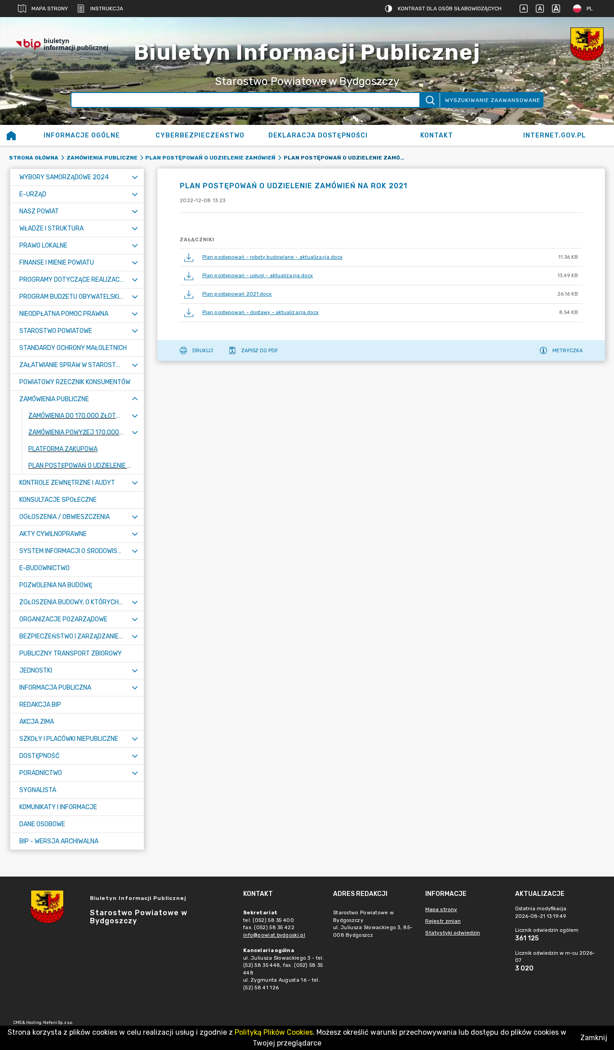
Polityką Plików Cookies (274, 1032)
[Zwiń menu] (135, 399)
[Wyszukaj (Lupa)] (429, 100)
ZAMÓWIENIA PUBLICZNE (102, 158)
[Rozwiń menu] (135, 177)
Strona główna (33, 158)
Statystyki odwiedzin (452, 933)
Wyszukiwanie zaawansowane (492, 100)
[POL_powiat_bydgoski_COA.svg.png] (587, 44)
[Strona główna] (11, 135)
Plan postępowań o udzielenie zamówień (210, 158)
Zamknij (593, 1037)
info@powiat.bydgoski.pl (274, 935)
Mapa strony (49, 8)
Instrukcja (106, 8)
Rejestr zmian (443, 921)
